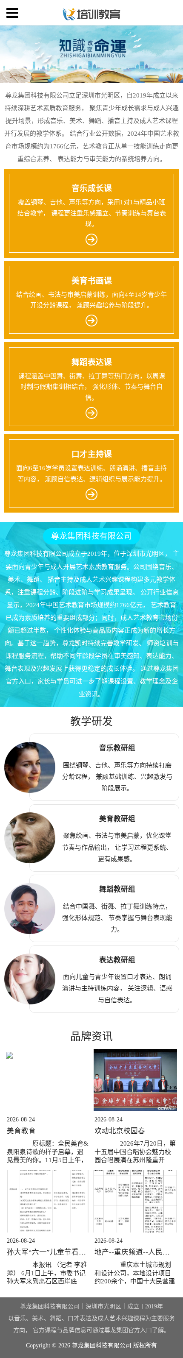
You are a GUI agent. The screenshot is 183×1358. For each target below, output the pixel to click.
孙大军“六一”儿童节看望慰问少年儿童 (68, 1252)
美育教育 (21, 1131)
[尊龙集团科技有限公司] (91, 13)
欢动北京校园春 (119, 1131)
